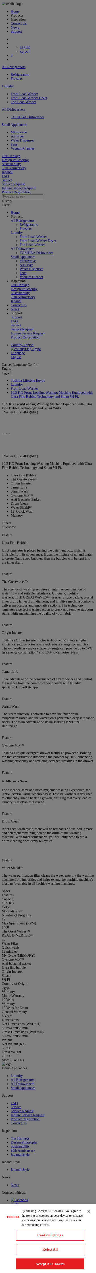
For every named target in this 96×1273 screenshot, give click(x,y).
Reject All (50, 1249)
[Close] (89, 1211)
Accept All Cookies (50, 1264)
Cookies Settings (50, 1235)
